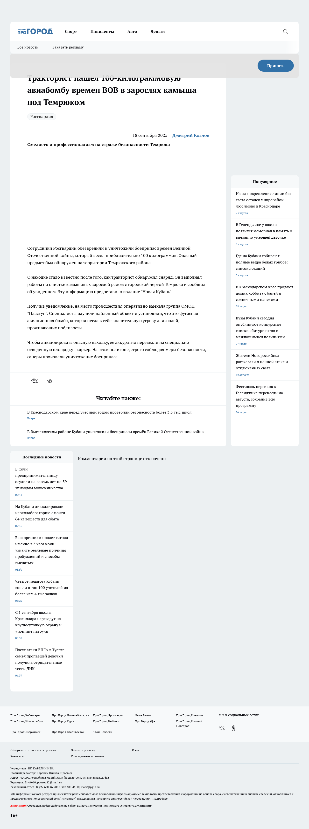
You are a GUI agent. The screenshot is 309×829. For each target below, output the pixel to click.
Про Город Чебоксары (25, 715)
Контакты (17, 756)
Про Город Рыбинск (106, 721)
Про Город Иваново (189, 715)
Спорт (71, 31)
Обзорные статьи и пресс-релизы (33, 750)
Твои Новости (102, 732)
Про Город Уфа (145, 721)
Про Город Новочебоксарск (70, 715)
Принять (275, 65)
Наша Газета (143, 715)
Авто (132, 31)
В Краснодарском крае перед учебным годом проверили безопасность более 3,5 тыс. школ (109, 415)
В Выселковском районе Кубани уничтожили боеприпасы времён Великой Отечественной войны (115, 434)
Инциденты (102, 31)
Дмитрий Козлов (190, 135)
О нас (136, 750)
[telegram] (51, 380)
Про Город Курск (63, 721)
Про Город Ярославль (108, 715)
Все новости (27, 47)
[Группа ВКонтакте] (222, 728)
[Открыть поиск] (285, 31)
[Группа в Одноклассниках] (234, 728)
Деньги (158, 31)
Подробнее (160, 798)
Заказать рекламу (68, 47)
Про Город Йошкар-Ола (26, 721)
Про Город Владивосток (68, 732)
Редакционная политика (87, 756)
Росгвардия (41, 116)
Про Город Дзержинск (25, 732)
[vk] (34, 380)
